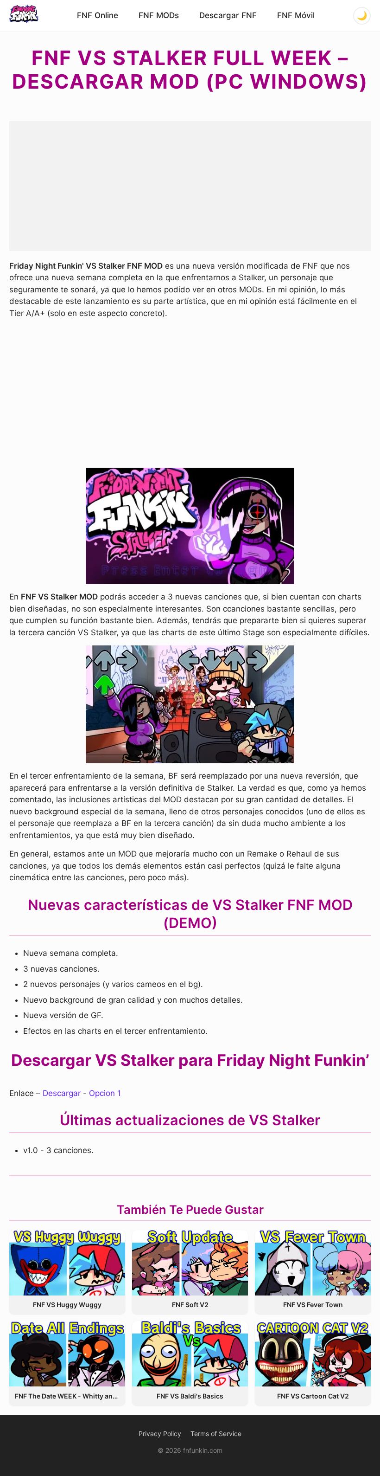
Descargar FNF (228, 15)
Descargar (62, 1093)
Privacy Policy (160, 1433)
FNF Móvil (296, 15)
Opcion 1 (105, 1093)
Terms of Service (215, 1433)
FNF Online (97, 15)
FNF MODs (159, 15)
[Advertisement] (190, 186)
